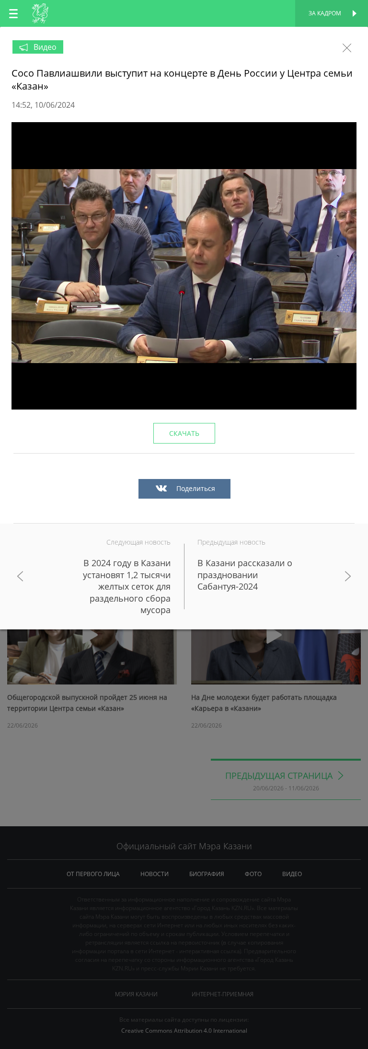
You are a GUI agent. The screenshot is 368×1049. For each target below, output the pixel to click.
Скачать (184, 433)
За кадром (325, 13)
